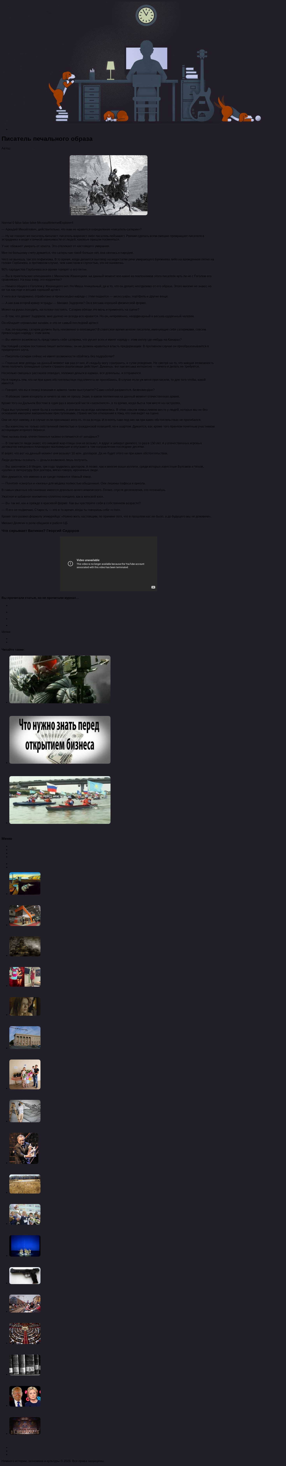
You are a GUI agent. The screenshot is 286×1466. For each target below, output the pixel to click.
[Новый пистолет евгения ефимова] (24, 1283)
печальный (28, 632)
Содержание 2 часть (24, 1454)
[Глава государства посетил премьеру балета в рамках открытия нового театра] (24, 1255)
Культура (15, 129)
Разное (14, 853)
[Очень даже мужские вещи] (24, 955)
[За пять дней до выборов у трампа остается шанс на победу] (24, 1405)
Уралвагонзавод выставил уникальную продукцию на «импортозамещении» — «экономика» (76, 931)
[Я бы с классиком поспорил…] (24, 1014)
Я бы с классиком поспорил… (30, 1021)
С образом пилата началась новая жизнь (39, 625)
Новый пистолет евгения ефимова (34, 1289)
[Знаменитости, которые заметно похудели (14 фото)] (24, 985)
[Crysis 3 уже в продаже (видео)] (60, 702)
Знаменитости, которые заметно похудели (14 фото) (46, 992)
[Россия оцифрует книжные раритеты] (24, 1374)
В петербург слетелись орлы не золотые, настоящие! (47, 1169)
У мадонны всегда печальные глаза (35, 618)
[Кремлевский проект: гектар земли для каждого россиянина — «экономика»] (24, 1192)
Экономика (17, 856)
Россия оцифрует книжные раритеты (35, 1381)
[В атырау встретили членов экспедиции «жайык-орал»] (60, 822)
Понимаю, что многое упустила (31, 1095)
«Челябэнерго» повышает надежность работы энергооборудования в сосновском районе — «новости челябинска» (92, 1054)
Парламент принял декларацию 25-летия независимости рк (52, 1349)
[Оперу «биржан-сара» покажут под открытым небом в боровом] (24, 1433)
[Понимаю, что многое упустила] (24, 1088)
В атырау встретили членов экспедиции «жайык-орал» (52, 830)
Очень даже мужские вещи (28, 962)
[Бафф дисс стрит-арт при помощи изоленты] (24, 1121)
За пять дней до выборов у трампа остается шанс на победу (53, 1412)
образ (16, 632)
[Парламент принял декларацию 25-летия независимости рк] (24, 1343)
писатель (42, 632)
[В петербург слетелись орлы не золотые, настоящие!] (23, 1163)
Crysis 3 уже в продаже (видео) (33, 710)
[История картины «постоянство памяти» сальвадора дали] (24, 893)
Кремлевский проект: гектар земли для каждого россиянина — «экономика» (64, 1199)
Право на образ (20, 605)
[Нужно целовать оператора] (60, 762)
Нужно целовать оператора (30, 770)
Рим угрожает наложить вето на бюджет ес (40, 1318)
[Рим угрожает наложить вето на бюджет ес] (24, 1311)
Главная (15, 1447)
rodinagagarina (22, 148)
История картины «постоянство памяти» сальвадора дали (51, 900)
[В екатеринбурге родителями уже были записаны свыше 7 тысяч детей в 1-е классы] (24, 1223)
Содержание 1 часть (24, 1451)
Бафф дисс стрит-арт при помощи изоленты (41, 1127)
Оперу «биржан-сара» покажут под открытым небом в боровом (55, 1440)
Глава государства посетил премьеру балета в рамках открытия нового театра (66, 1262)
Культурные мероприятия (27, 849)
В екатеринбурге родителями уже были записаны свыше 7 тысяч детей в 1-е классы (70, 1230)
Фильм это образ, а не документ (32, 612)
